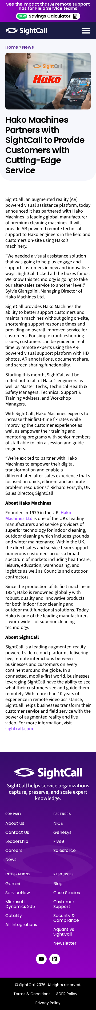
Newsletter (65, 943)
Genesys (62, 832)
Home (11, 47)
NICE (58, 823)
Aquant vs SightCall (63, 931)
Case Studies (66, 893)
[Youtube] (41, 959)
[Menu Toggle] (86, 30)
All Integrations (21, 925)
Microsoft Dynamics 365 (20, 904)
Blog (57, 884)
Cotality (13, 915)
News (28, 47)
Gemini (12, 884)
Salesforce (64, 850)
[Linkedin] (54, 959)
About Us (14, 823)
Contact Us (17, 832)
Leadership (16, 841)
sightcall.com (19, 728)
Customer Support (63, 904)
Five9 (58, 841)
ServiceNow (17, 893)
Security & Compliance (66, 917)
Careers (13, 850)
